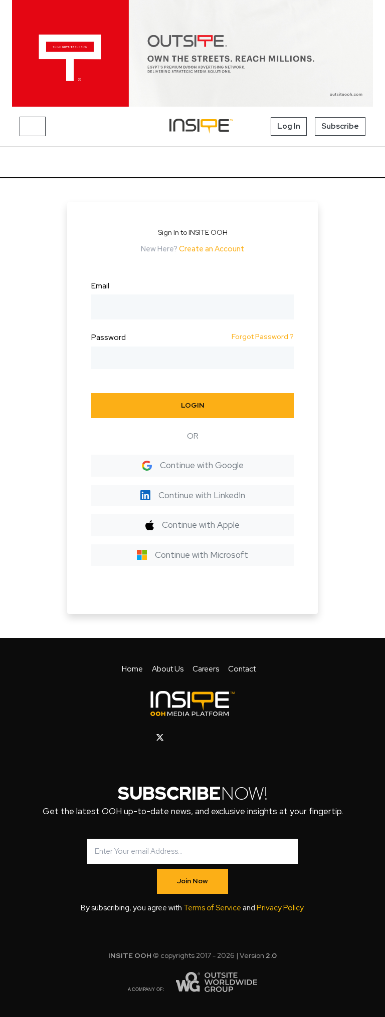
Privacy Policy (280, 908)
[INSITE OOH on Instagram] (194, 737)
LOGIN (193, 405)
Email (100, 286)
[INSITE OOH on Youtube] (177, 737)
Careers (205, 669)
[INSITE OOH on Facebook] (144, 737)
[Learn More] (192, 53)
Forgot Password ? (263, 336)
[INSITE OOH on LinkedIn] (225, 737)
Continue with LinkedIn (201, 495)
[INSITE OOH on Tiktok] (240, 737)
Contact (242, 669)
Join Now (192, 880)
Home (132, 669)
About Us (167, 669)
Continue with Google (202, 465)
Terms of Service (212, 908)
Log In (288, 126)
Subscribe (340, 126)
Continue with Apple (201, 524)
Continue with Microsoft (201, 554)
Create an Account (211, 249)
